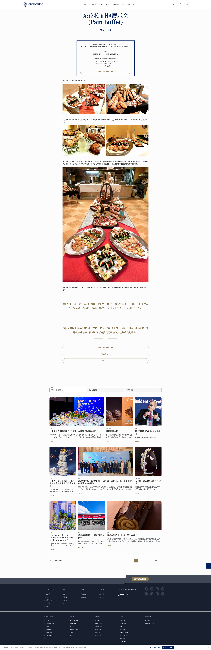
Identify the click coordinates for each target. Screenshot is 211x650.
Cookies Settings (155, 647)
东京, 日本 (122, 627)
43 (156, 561)
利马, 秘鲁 (72, 633)
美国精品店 (83, 594)
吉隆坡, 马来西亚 (124, 633)
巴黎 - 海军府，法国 (49, 624)
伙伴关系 (65, 597)
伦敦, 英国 (46, 627)
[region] (105, 647)
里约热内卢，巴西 (74, 621)
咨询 (64, 603)
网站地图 (46, 606)
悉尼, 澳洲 (97, 633)
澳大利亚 (97, 621)
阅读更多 (51, 441)
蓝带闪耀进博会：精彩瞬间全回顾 (91, 536)
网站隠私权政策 (48, 600)
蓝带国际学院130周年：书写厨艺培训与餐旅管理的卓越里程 (62, 483)
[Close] (208, 647)
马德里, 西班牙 (47, 630)
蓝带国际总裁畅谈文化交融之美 (148, 432)
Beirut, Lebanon (48, 639)
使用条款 (46, 597)
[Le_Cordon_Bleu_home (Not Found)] (34, 4)
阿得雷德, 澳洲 (98, 624)
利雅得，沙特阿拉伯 (49, 636)
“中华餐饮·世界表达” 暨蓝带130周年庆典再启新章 (72, 431)
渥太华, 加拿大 (73, 627)
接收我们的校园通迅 (140, 579)
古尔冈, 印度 (123, 624)
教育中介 (101, 597)
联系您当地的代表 (149, 624)
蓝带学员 (101, 594)
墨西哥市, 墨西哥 (74, 630)
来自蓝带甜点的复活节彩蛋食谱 (148, 482)
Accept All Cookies (168, 647)
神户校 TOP (105, 361)
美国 (71, 636)
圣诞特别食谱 (112, 431)
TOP (208, 567)
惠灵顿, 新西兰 (98, 636)
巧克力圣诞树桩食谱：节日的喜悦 (122, 535)
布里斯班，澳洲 (98, 627)
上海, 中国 (122, 621)
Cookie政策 (47, 603)
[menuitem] (174, 4)
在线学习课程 (148, 621)
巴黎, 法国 (46, 621)
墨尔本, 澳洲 (98, 630)
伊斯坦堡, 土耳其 (48, 633)
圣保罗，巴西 (73, 624)
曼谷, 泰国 (122, 639)
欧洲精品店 (83, 597)
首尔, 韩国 (122, 630)
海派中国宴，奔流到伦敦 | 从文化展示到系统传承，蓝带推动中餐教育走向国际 (105, 482)
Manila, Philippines (124, 642)
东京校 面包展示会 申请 (106, 71)
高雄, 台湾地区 (123, 636)
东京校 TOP (105, 354)
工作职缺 (65, 600)
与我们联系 (47, 594)
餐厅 (64, 594)
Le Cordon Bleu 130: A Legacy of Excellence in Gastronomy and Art (61, 537)
